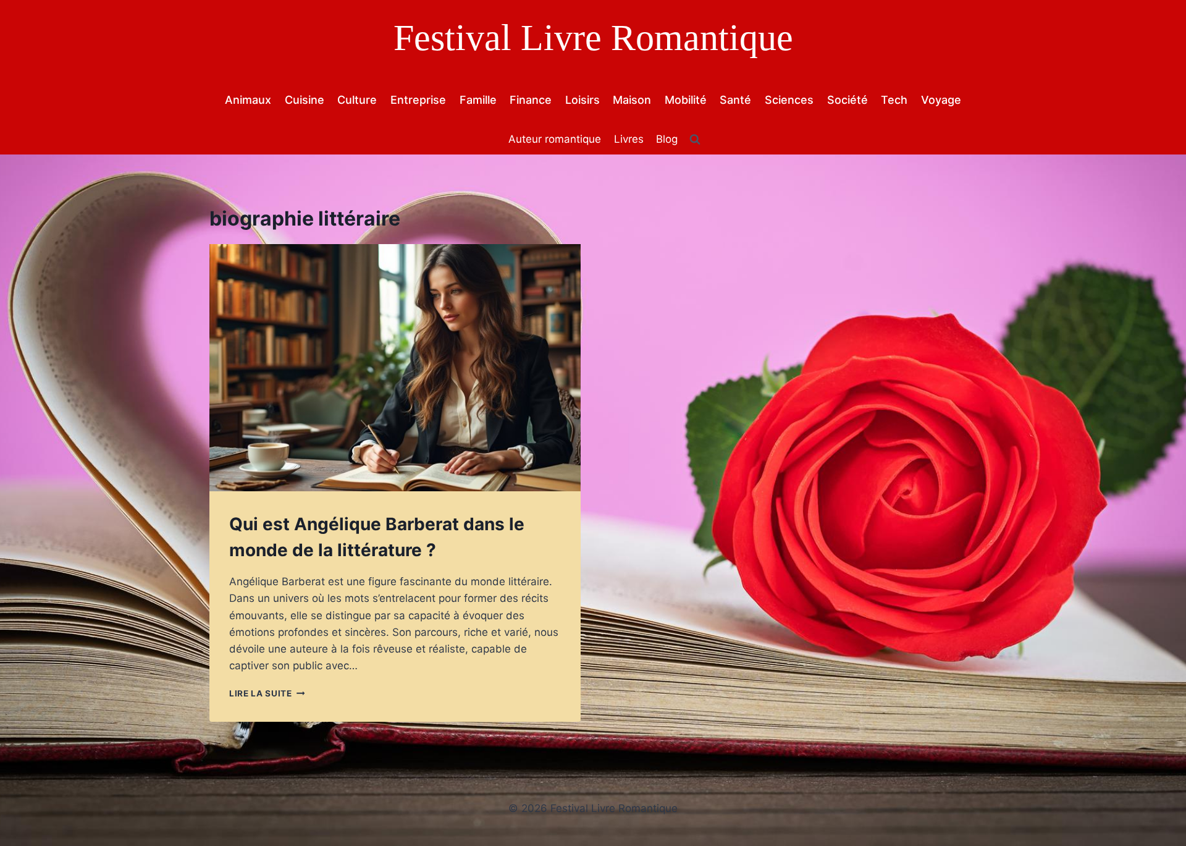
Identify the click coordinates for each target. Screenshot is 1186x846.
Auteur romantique (554, 139)
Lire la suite (267, 693)
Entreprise (418, 99)
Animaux (248, 99)
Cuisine (304, 99)
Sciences (789, 99)
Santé (735, 99)
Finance (531, 99)
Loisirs (582, 99)
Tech (894, 99)
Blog (667, 139)
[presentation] (395, 368)
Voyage (941, 99)
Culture (357, 99)
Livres (629, 139)
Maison (632, 99)
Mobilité (686, 99)
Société (847, 99)
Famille (478, 99)
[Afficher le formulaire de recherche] (695, 140)
